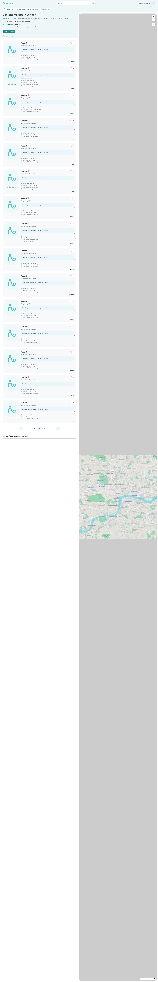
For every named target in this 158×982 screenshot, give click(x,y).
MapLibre (142, 979)
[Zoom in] (153, 16)
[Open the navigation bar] (153, 3)
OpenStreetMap (150, 979)
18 (39, 428)
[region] (118, 497)
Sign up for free (9, 31)
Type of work (9, 9)
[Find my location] (153, 24)
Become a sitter (144, 3)
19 (44, 428)
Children (22, 9)
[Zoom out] (153, 19)
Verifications (33, 9)
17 (35, 428)
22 (53, 428)
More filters (46, 9)
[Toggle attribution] (155, 979)
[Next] (58, 428)
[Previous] (21, 428)
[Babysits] (8, 3)
